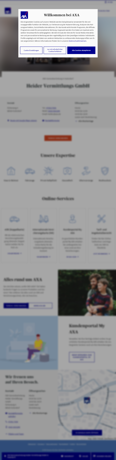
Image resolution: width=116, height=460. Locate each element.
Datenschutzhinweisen (77, 41)
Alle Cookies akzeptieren (81, 50)
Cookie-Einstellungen (31, 50)
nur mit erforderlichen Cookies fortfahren (55, 50)
